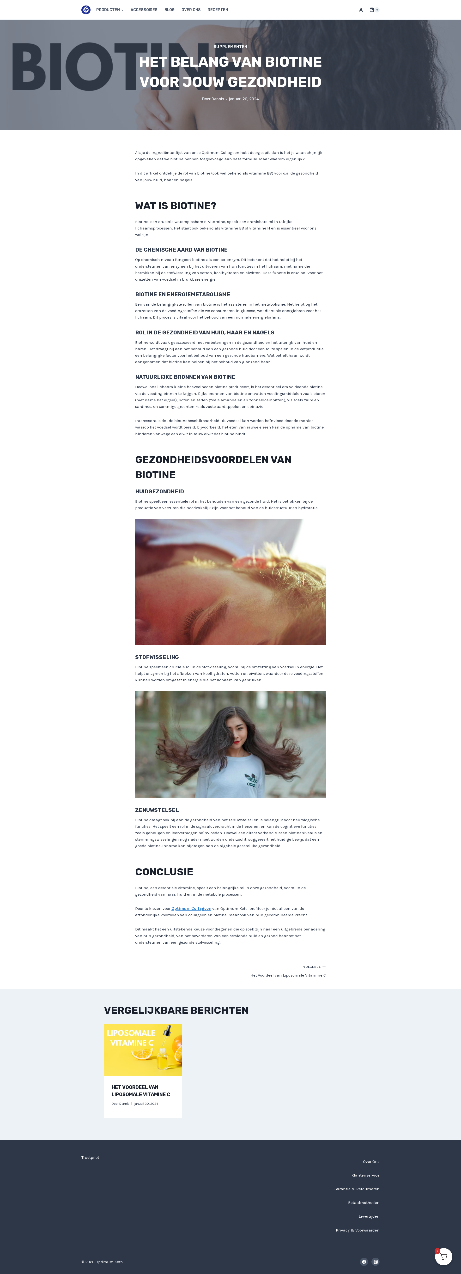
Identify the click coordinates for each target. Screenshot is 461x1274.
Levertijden (369, 1216)
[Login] (360, 10)
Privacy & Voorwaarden (358, 1230)
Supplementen (231, 46)
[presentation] (143, 1050)
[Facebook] (364, 1262)
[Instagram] (375, 1262)
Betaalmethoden (364, 1202)
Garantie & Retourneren (357, 1188)
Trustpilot (90, 1157)
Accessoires (144, 9)
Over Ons (191, 9)
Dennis (218, 99)
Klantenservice (366, 1175)
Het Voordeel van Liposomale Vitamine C (288, 971)
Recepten (218, 9)
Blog (169, 9)
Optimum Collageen (191, 908)
